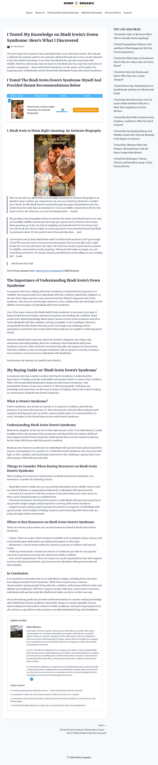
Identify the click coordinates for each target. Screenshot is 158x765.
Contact (127, 12)
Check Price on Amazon (85, 110)
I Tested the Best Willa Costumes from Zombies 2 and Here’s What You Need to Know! (134, 121)
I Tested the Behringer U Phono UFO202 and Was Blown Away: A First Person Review (133, 162)
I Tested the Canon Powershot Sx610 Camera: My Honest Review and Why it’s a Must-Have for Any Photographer (52, 699)
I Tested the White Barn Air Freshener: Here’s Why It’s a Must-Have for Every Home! (134, 62)
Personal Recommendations (63, 12)
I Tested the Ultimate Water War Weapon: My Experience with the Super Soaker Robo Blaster (131, 149)
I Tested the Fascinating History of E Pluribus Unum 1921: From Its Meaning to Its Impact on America (134, 135)
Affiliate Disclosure (91, 12)
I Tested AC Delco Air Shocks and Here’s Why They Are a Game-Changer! (131, 76)
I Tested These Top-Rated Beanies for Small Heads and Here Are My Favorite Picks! (134, 90)
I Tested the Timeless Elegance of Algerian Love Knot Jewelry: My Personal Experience (49, 705)
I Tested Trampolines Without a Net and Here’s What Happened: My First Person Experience (133, 48)
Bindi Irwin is (20, 131)
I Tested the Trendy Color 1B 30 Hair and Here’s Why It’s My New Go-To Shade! (45, 694)
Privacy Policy (113, 12)
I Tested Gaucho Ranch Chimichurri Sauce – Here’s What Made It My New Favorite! (47, 690)
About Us (40, 12)
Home (29, 12)
